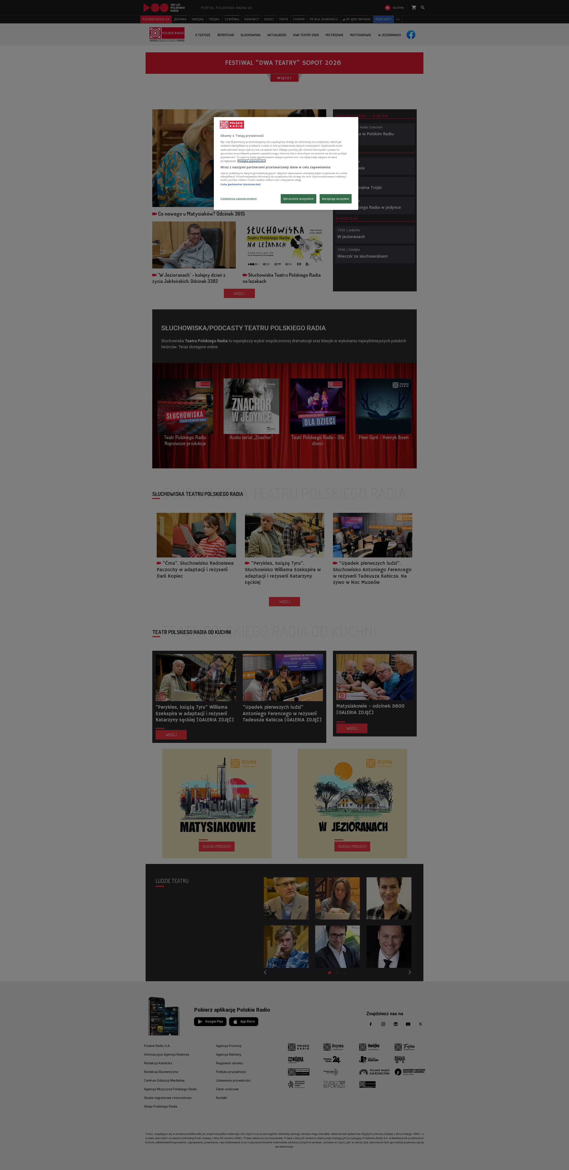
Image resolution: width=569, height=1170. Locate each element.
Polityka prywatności (252, 161)
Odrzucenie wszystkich (298, 198)
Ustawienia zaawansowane (238, 198)
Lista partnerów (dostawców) (240, 184)
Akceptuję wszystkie (335, 198)
